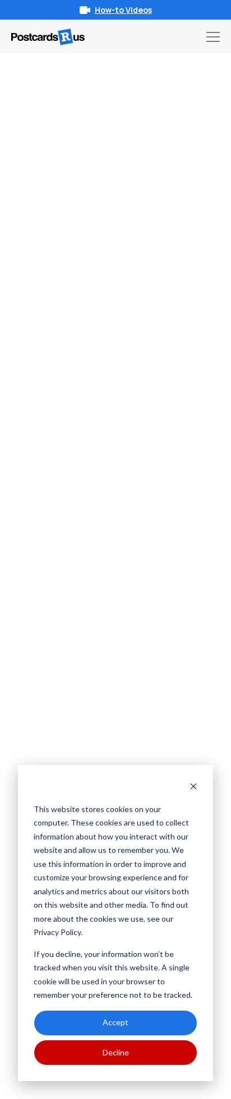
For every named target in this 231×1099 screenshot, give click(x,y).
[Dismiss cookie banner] (193, 788)
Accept (115, 1022)
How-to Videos (123, 9)
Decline (116, 1052)
